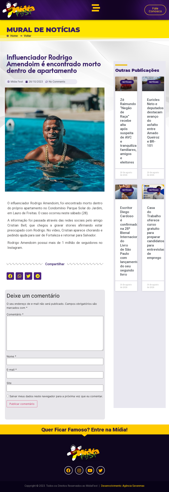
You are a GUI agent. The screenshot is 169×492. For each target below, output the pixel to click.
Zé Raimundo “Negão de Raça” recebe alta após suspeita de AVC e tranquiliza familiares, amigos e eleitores (128, 131)
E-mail (12, 369)
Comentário (15, 314)
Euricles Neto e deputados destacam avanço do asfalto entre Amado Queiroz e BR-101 (155, 123)
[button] (10, 276)
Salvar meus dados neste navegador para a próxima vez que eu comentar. (56, 396)
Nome (11, 356)
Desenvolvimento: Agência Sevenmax (122, 485)
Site (9, 383)
